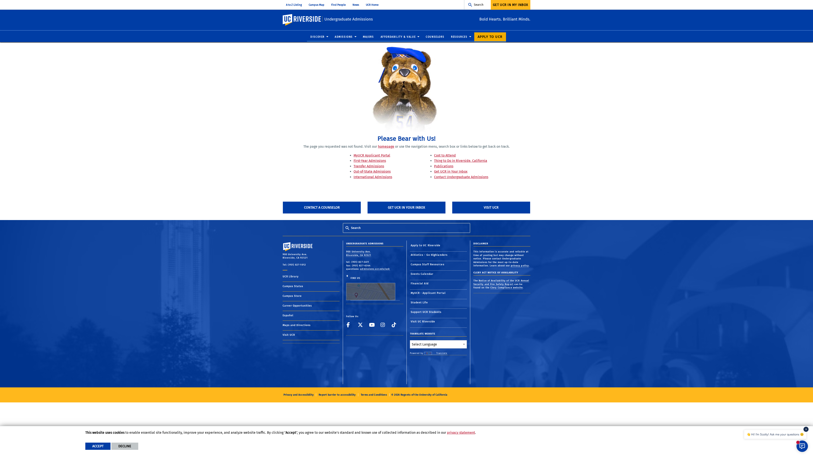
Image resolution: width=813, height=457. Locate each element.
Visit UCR (491, 207)
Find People (338, 4)
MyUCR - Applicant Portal (428, 293)
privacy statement (461, 433)
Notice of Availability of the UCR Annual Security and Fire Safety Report (501, 282)
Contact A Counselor (322, 207)
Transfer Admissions (369, 166)
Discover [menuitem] (317, 36)
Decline (124, 446)
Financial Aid (420, 283)
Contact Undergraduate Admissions (461, 177)
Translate (441, 353)
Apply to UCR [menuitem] (490, 37)
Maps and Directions (297, 325)
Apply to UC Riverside (426, 245)
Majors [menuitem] (368, 36)
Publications (443, 166)
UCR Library (291, 276)
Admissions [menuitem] (344, 36)
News (356, 4)
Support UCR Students (426, 312)
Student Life (419, 302)
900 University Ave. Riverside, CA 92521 (358, 253)
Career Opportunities (297, 305)
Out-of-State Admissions (372, 171)
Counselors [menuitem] (435, 36)
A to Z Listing (294, 4)
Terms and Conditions (374, 394)
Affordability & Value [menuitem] (398, 36)
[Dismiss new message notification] (806, 429)
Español (288, 315)
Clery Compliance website (506, 287)
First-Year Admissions (370, 161)
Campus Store (292, 296)
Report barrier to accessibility (337, 394)
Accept (98, 446)
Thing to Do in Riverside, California (460, 161)
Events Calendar (422, 274)
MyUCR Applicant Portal (372, 155)
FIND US (355, 278)
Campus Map (316, 4)
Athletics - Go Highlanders (429, 254)
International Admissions (373, 177)
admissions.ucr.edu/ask (375, 269)
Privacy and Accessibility (298, 394)
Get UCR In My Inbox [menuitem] (510, 5)
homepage (386, 147)
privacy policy (520, 265)
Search (478, 5)
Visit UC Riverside (423, 321)
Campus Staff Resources (427, 264)
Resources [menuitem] (459, 36)
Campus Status (293, 286)
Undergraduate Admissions (348, 19)
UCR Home (372, 4)
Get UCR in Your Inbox (450, 171)
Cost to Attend (445, 155)
